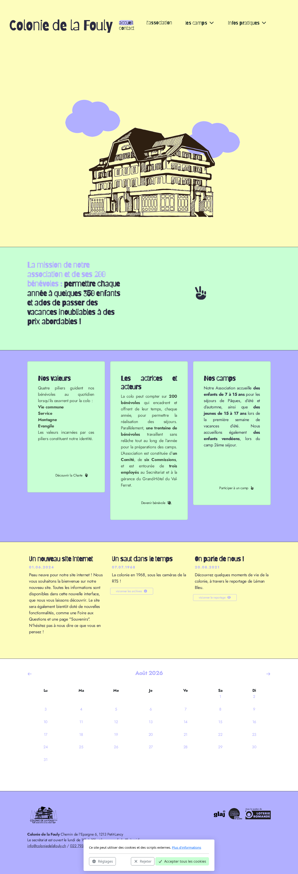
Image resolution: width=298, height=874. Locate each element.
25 (81, 747)
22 (220, 734)
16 (254, 722)
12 (116, 722)
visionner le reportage (212, 597)
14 (185, 722)
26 (116, 747)
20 (151, 734)
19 (116, 734)
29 (220, 747)
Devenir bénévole (153, 502)
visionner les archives (129, 591)
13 (150, 722)
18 (81, 734)
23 (254, 734)
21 (185, 734)
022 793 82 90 (82, 846)
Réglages (105, 861)
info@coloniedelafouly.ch (46, 846)
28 (185, 747)
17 (45, 734)
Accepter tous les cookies (185, 861)
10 (46, 722)
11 (81, 722)
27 (151, 747)
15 (220, 722)
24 (45, 747)
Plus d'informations (186, 847)
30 (254, 747)
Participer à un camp (233, 487)
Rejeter (146, 861)
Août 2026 (149, 673)
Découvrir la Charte (68, 475)
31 (45, 759)
